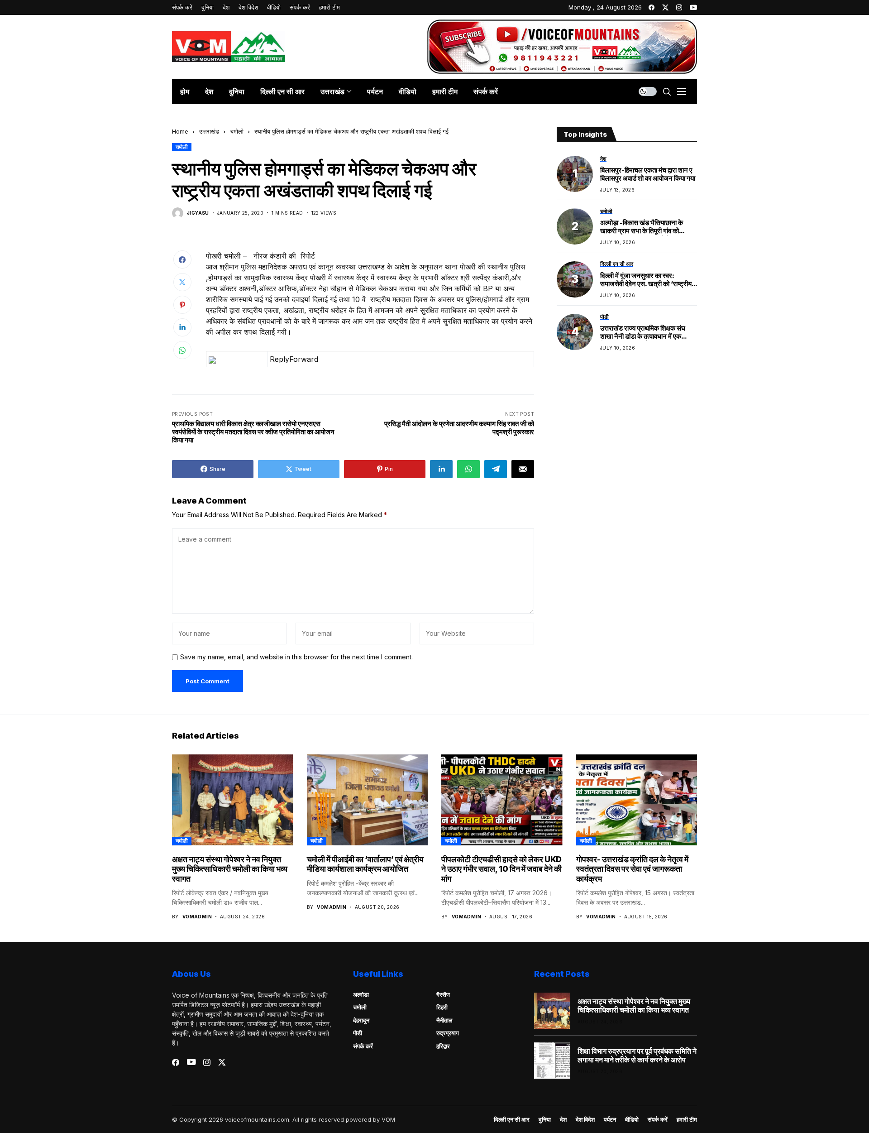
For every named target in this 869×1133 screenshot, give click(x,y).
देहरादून (361, 1020)
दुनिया (545, 1119)
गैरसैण (443, 994)
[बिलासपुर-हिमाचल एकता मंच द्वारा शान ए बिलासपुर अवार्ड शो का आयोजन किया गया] (575, 174)
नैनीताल (444, 1020)
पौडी (357, 1033)
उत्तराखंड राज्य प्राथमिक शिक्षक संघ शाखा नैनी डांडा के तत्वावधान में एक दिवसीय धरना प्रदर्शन (642, 333)
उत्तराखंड (209, 131)
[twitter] (665, 7)
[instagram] (679, 7)
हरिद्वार (443, 1046)
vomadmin (197, 916)
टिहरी (442, 1007)
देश (563, 1119)
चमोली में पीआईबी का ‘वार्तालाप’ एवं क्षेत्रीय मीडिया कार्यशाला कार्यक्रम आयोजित (365, 864)
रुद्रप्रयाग (447, 1033)
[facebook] (651, 7)
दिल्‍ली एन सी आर (512, 1119)
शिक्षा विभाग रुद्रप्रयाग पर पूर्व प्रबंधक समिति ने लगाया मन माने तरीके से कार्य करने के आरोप (637, 1055)
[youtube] (693, 7)
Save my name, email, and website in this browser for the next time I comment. (296, 657)
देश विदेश (585, 1119)
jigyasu (198, 213)
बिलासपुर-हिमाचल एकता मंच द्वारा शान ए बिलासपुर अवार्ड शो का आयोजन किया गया (647, 174)
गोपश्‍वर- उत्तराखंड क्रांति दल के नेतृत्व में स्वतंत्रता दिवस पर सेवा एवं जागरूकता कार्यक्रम (632, 869)
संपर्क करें (363, 1046)
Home (180, 131)
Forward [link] (303, 359)
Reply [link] (279, 359)
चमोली (237, 131)
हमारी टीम (687, 1119)
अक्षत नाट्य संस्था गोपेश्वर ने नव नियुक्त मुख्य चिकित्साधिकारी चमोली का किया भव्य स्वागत (229, 869)
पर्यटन (610, 1119)
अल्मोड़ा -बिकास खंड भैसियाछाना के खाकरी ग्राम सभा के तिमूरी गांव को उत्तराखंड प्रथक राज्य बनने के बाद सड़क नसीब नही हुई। (648, 227)
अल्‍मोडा (361, 994)
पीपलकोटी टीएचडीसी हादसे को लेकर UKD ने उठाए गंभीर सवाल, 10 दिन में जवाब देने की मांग (501, 869)
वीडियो (632, 1119)
